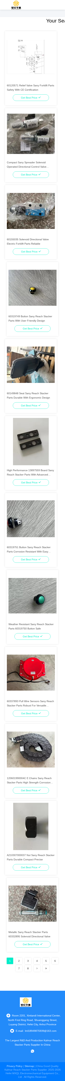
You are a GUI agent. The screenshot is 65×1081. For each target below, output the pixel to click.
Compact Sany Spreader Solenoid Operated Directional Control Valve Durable (26, 166)
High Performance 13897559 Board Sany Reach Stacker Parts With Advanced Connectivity (30, 474)
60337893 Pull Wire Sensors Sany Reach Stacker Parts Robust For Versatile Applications (30, 705)
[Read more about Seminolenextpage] (37, 968)
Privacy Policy (14, 1066)
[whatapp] (32, 1051)
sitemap (29, 1066)
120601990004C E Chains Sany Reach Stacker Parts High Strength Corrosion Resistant (29, 782)
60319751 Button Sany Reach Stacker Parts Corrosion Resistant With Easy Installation (29, 551)
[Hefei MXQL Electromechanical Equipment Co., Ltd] (16, 4)
